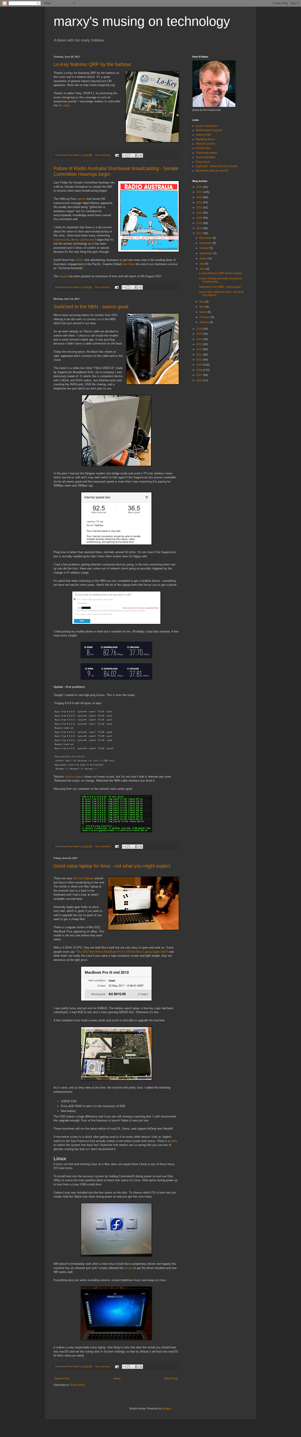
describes (129, 264)
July (202, 263)
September (206, 253)
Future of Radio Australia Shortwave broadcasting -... (220, 280)
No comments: (103, 155)
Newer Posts (62, 1378)
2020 (199, 217)
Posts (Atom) (77, 1384)
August (203, 258)
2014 (199, 339)
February (205, 317)
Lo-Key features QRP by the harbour (92, 64)
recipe (129, 1268)
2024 (199, 197)
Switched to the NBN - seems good (91, 306)
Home (117, 1378)
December (206, 238)
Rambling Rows (205, 139)
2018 (199, 228)
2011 (199, 354)
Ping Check (203, 161)
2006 (199, 380)
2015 (199, 333)
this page (64, 105)
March (203, 312)
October (204, 248)
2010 (199, 359)
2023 (199, 202)
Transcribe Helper (206, 152)
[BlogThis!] (128, 155)
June (202, 268)
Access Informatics (207, 125)
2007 (199, 375)
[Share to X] (132, 155)
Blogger (166, 1408)
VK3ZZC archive (205, 143)
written (79, 260)
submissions (62, 239)
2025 (199, 192)
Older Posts (171, 1378)
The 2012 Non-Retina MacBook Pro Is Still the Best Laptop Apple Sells (121, 951)
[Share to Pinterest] (141, 155)
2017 (199, 233)
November (206, 243)
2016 (199, 328)
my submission (84, 239)
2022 (199, 207)
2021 (199, 212)
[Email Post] (117, 155)
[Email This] (124, 155)
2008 (199, 370)
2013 (199, 344)
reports (81, 198)
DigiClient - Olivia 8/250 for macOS (216, 166)
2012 (199, 349)
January (204, 322)
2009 (199, 364)
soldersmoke (203, 134)
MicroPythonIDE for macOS (212, 170)
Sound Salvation (206, 157)
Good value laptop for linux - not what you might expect (112, 866)
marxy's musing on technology (142, 21)
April (202, 306)
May (202, 301)
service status (74, 776)
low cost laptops (83, 878)
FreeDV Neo (203, 148)
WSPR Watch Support (209, 130)
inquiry (63, 276)
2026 (199, 187)
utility (174, 1141)
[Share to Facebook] (136, 155)
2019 (199, 223)
